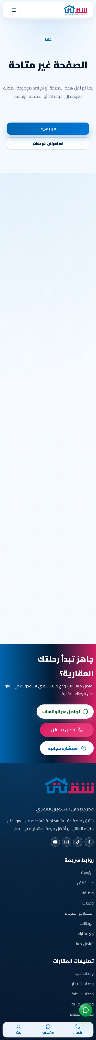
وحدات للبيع (84, 973)
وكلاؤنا (88, 893)
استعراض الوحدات (48, 143)
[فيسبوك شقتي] (89, 842)
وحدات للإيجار (83, 983)
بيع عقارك (86, 933)
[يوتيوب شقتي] (55, 842)
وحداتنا (88, 903)
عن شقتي (85, 882)
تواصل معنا (84, 943)
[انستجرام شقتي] (66, 842)
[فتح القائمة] (14, 10)
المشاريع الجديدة (79, 913)
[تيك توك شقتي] (77, 842)
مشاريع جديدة (82, 1014)
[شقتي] (75, 10)
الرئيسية (48, 128)
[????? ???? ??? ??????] (85, 1010)
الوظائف (87, 923)
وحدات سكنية (82, 994)
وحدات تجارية (82, 1004)
